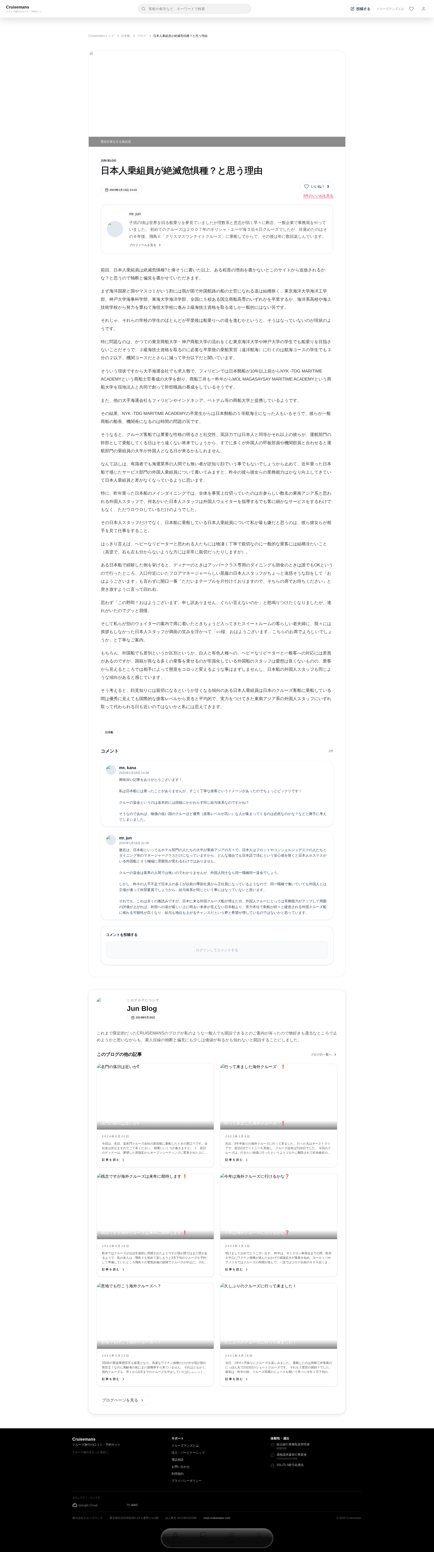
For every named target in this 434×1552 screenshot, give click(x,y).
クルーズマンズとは (390, 9)
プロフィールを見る (142, 245)
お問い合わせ (181, 1466)
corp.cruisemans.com (216, 1517)
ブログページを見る (120, 1400)
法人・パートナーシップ (188, 1452)
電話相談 (178, 1459)
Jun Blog (108, 160)
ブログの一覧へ (321, 1054)
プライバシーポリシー (187, 1481)
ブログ (141, 36)
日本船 (125, 36)
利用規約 (178, 1473)
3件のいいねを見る (318, 196)
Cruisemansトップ (101, 36)
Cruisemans (17, 7)
